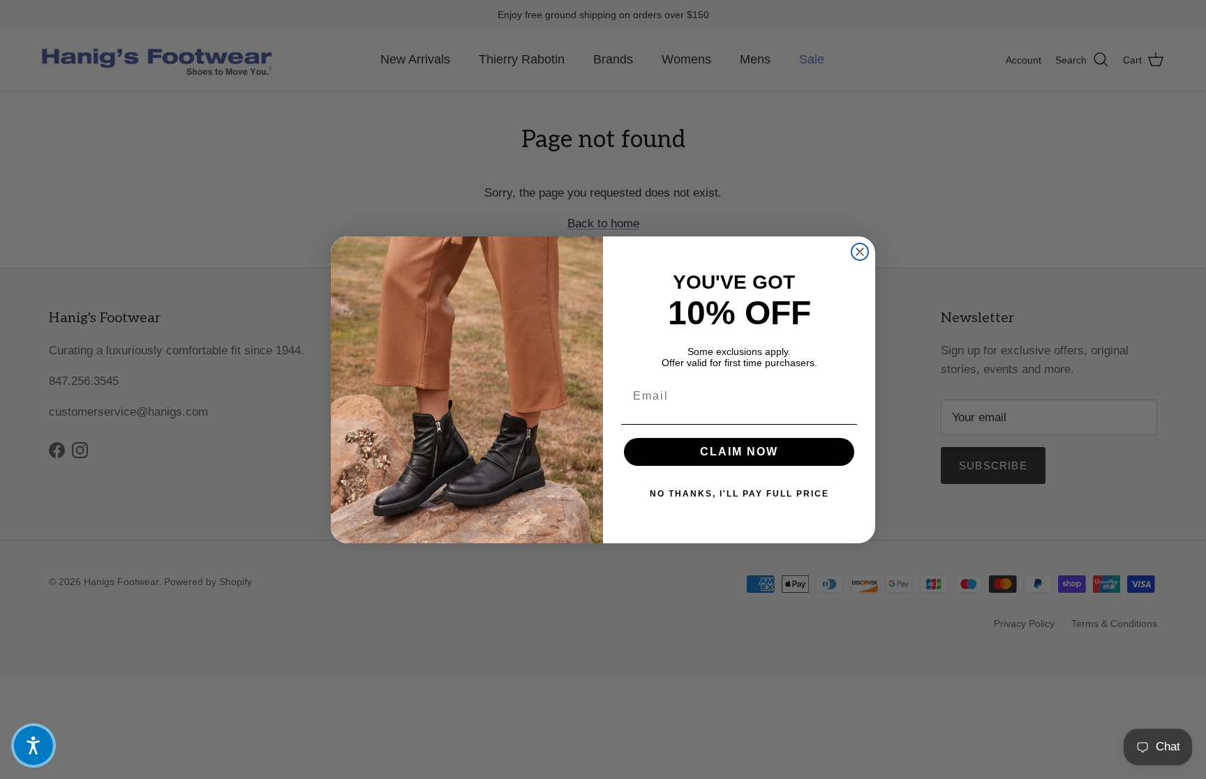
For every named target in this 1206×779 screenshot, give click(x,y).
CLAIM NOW (739, 451)
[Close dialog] (859, 251)
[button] (33, 745)
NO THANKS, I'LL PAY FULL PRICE (739, 494)
